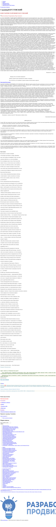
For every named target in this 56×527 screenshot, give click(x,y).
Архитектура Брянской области (8, 435)
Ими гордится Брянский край (8, 470)
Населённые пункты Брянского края (9, 434)
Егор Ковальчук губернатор (8, 466)
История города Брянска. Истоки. (9, 448)
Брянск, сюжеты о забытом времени (9, 477)
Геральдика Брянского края (8, 430)
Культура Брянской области (8, 439)
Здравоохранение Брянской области (9, 437)
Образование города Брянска (8, 454)
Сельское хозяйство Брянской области (10, 443)
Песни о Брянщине (6, 476)
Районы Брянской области (7, 433)
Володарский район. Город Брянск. (9, 459)
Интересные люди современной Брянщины (11, 471)
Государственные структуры (8, 464)
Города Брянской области (7, 432)
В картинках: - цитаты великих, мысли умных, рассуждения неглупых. (16, 445)
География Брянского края (7, 481)
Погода (4, 484)
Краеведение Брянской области (8, 479)
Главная (4, 1)
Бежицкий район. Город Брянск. (9, 458)
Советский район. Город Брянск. (9, 460)
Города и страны (6, 469)
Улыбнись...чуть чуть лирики (8, 486)
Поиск (1, 422)
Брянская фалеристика (7, 480)
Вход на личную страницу (7, 417)
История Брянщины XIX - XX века (9, 428)
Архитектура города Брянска (8, 452)
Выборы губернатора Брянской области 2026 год (12, 487)
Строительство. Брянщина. (8, 444)
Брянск (4, 2)
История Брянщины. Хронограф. (9, 429)
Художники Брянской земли (8, 441)
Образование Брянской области (8, 438)
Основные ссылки (6, 4)
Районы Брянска (6, 457)
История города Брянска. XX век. (9, 449)
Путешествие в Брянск (7, 468)
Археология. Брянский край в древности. (10, 426)
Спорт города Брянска (7, 456)
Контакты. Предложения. (38, 491)
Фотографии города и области (8, 473)
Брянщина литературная (7, 440)
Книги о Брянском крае (7, 475)
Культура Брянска (6, 453)
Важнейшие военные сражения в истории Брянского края (13, 431)
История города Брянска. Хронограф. (10, 450)
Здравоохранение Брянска (7, 455)
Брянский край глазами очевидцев (9, 478)
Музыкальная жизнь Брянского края (9, 442)
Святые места (5, 483)
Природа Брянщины (6, 482)
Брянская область (6, 3)
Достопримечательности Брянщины (9, 436)
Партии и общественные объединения (10, 465)
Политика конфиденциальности (20, 491)
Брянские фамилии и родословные (9, 472)
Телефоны (4, 485)
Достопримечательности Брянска (9, 451)
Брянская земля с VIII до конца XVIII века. (11, 427)
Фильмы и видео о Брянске (8, 474)
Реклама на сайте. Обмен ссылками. (30, 491)
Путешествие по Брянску (5, 7)
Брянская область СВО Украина (9, 5)
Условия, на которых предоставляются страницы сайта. (8, 491)
